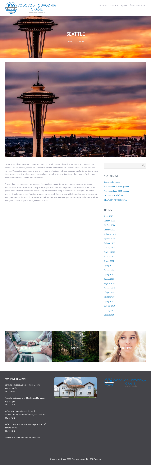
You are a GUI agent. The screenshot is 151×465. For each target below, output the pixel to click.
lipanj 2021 (108, 265)
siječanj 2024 (109, 225)
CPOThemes (95, 459)
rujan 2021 (108, 256)
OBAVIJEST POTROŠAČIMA (115, 200)
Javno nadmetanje (112, 182)
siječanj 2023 (109, 238)
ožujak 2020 (109, 279)
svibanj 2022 (109, 243)
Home (69, 41)
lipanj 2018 (108, 301)
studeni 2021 (109, 252)
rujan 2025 (108, 216)
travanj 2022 (109, 247)
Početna (103, 5)
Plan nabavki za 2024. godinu (116, 191)
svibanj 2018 (109, 305)
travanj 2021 (109, 270)
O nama (114, 5)
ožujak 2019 (109, 292)
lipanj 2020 (108, 274)
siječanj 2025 (109, 220)
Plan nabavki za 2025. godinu (116, 186)
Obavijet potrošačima (113, 195)
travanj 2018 (109, 310)
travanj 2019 (109, 288)
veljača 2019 (109, 296)
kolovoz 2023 (110, 234)
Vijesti (124, 5)
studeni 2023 (109, 229)
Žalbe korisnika (137, 5)
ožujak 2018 (109, 314)
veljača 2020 (109, 283)
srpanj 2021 (109, 261)
